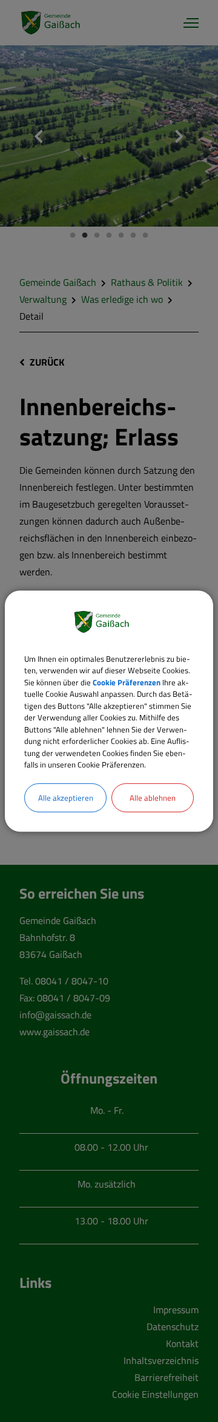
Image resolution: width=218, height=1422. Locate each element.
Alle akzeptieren (65, 798)
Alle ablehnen (153, 798)
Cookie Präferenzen (126, 682)
